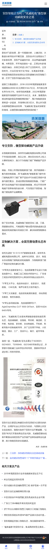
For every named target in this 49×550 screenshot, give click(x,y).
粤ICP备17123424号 (35, 537)
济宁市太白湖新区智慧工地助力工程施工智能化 (25, 509)
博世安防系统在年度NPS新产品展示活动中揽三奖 (25, 515)
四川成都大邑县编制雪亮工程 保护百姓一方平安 (25, 485)
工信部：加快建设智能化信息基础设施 (27, 453)
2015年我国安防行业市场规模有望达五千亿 (23, 473)
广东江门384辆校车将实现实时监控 (20, 503)
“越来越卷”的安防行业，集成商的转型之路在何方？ (25, 527)
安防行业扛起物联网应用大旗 (17, 491)
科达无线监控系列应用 (14, 479)
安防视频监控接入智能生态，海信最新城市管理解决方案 (25, 521)
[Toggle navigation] (45, 4)
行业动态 (12, 21)
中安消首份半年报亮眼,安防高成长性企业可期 (24, 497)
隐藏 (20, 35)
